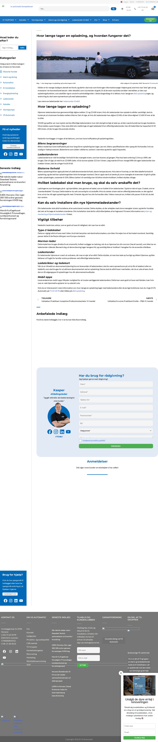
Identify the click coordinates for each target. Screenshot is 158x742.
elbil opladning (139, 93)
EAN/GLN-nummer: (9, 638)
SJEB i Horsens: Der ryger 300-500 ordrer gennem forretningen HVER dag (12, 197)
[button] (9, 20)
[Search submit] (113, 8)
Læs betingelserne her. (90, 642)
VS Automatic (154, 83)
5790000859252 (8, 641)
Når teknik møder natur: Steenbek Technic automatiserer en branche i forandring (13, 180)
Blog (38, 83)
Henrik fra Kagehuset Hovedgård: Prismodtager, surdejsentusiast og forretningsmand (12, 214)
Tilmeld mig (139, 738)
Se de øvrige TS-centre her (139, 653)
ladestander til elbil (72, 101)
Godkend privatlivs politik (94, 440)
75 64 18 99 (55, 291)
